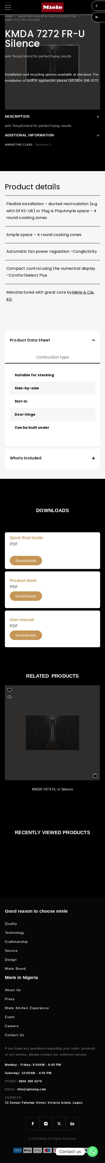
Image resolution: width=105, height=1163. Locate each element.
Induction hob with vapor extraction (47, 16)
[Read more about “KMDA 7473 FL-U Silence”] (95, 775)
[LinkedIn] (72, 1123)
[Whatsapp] (92, 1151)
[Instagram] (45, 1123)
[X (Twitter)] (59, 1123)
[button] (26, 635)
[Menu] (8, 7)
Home (9, 16)
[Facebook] (32, 1123)
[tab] (52, 357)
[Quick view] (9, 697)
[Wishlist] (9, 690)
